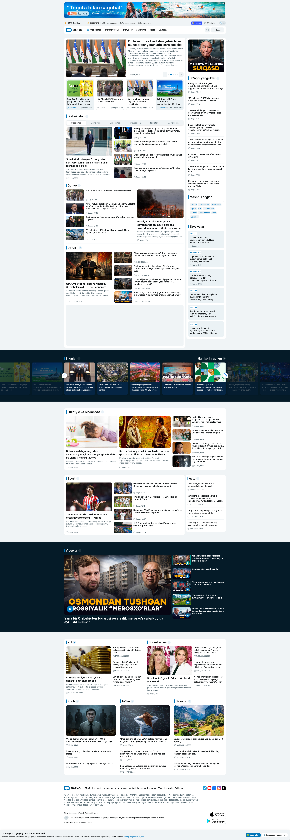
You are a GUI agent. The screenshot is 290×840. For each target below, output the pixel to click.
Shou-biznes (204, 213)
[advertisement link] (196, 23)
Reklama (179, 788)
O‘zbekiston (95, 30)
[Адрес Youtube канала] (209, 788)
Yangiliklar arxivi (165, 788)
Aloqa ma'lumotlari (127, 788)
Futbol (194, 213)
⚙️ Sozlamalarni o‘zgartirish (274, 835)
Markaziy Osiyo (112, 30)
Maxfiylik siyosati (93, 788)
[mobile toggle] (88, 30)
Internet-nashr (109, 788)
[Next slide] (181, 74)
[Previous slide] (165, 74)
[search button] (207, 29)
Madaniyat (141, 30)
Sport (152, 30)
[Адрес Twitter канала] (224, 788)
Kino (214, 213)
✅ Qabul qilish (253, 835)
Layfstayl (163, 30)
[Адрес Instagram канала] (219, 788)
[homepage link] (74, 30)
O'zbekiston (204, 204)
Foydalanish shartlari (146, 788)
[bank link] (93, 23)
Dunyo (126, 30)
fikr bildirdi (167, 53)
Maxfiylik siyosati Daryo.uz (134, 837)
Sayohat (194, 217)
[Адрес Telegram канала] (205, 788)
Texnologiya (208, 209)
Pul (132, 30)
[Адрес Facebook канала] (214, 788)
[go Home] (72, 788)
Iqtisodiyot (216, 204)
